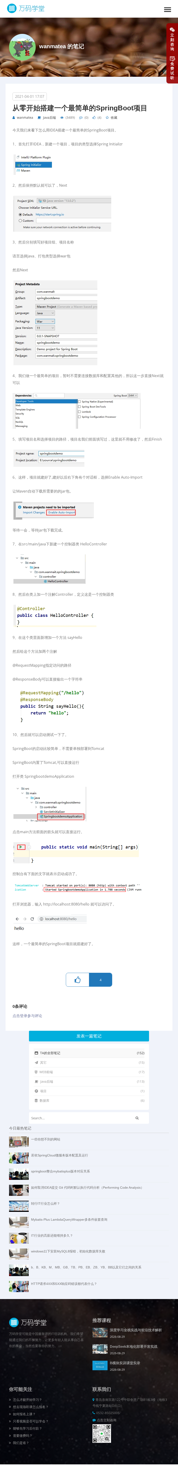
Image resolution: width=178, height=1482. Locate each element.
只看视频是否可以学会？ (30, 1421)
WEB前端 (91, 1072)
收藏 (114, 117)
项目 (91, 1091)
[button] (167, 10)
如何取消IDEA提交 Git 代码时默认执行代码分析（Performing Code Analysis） (87, 1187)
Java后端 (49, 117)
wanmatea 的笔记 (61, 46)
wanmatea (25, 117)
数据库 (91, 1100)
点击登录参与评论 (27, 1015)
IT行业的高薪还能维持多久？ (52, 1235)
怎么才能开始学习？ (27, 1399)
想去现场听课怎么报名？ (30, 1407)
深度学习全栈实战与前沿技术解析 (136, 1330)
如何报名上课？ (24, 1414)
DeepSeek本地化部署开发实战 (133, 1346)
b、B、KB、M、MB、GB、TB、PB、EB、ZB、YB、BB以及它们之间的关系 (86, 1267)
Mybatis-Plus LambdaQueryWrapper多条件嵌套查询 (69, 1219)
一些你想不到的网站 (45, 1139)
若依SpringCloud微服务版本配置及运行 (59, 1155)
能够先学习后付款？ (27, 1428)
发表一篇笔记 (89, 1036)
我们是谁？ (20, 1442)
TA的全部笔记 (91, 1053)
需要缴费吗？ (22, 1435)
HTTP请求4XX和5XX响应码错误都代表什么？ (64, 1284)
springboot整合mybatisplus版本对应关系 (60, 1171)
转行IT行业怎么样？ (45, 1203)
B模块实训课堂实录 (125, 1363)
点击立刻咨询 (106, 1420)
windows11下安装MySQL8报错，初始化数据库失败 (68, 1251)
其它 (91, 1062)
